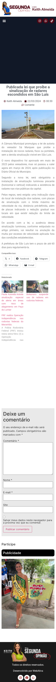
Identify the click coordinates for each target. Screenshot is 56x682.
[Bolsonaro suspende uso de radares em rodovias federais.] (37, 286)
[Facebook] (27, 677)
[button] (4, 20)
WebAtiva (38, 670)
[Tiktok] (51, 20)
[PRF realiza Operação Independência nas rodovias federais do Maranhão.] (14, 328)
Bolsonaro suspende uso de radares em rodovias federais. (37, 297)
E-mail (8, 492)
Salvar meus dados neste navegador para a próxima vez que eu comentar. (27, 521)
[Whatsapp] (45, 20)
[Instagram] (39, 20)
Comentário (11, 441)
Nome (7, 480)
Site (5, 505)
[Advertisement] (28, 54)
